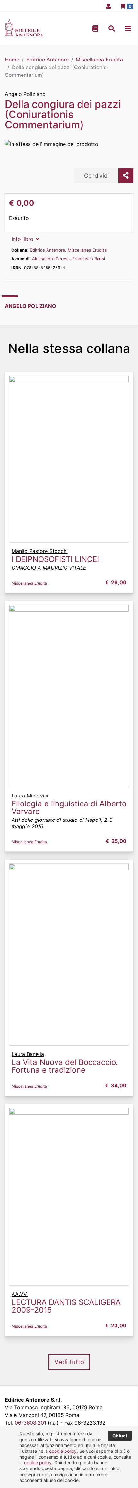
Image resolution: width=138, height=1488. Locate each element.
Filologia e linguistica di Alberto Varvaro (69, 807)
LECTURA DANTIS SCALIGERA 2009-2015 (66, 1306)
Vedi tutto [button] (69, 1362)
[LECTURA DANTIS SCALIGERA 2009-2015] (69, 1196)
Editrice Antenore (47, 249)
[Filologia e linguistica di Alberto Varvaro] (69, 695)
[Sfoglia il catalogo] (95, 28)
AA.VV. (20, 1294)
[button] (111, 28)
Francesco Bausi (88, 258)
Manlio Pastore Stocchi (40, 551)
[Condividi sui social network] (125, 175)
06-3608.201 (30, 1423)
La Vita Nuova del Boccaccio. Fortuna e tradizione (65, 1066)
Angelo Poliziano (25, 94)
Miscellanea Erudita (87, 249)
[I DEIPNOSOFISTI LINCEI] (69, 459)
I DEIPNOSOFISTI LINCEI (55, 559)
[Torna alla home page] (24, 34)
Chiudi (119, 1435)
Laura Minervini (30, 795)
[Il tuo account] (106, 6)
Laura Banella (28, 1054)
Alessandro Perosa (51, 258)
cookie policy (63, 1451)
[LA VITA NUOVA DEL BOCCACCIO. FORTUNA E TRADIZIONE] (69, 954)
